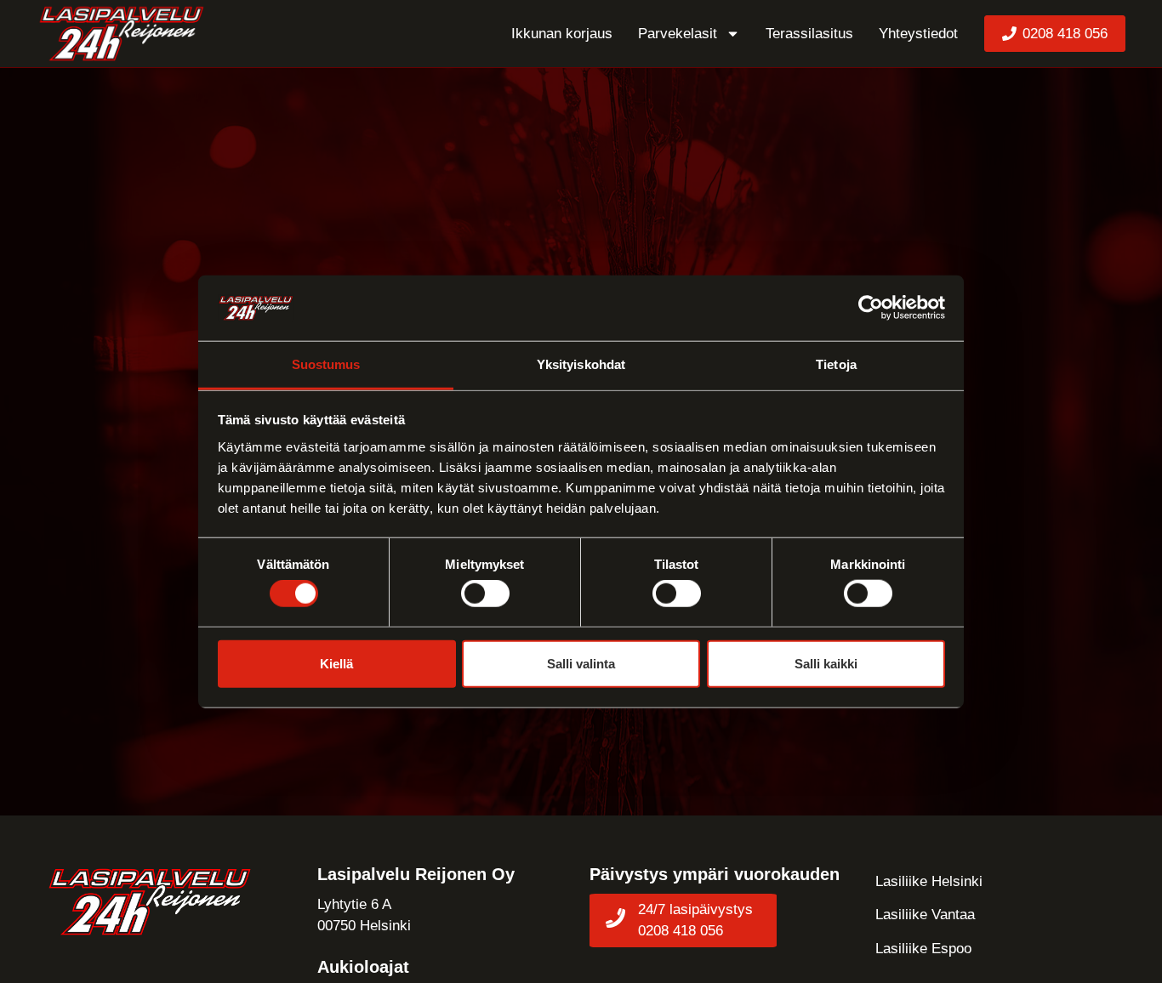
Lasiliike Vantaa (925, 914)
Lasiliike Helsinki (929, 881)
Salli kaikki (826, 663)
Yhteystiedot (918, 34)
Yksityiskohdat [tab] (581, 364)
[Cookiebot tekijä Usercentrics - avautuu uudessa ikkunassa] (870, 308)
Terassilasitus (809, 34)
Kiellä (336, 663)
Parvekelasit (677, 34)
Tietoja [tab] (836, 364)
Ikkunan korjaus (561, 34)
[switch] (485, 593)
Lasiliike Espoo (923, 948)
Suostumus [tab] (326, 364)
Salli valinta (581, 663)
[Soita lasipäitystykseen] (615, 918)
